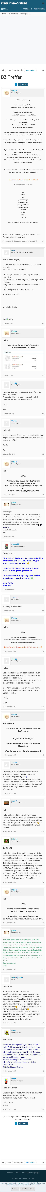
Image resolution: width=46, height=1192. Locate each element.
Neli (13, 250)
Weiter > (25, 84)
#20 (43, 1109)
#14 (43, 831)
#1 (43, 241)
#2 (43, 323)
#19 (43, 1071)
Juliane (14, 839)
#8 (43, 590)
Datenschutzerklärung (21, 1178)
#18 (43, 1023)
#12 (43, 755)
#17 (43, 970)
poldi (13, 502)
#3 (43, 375)
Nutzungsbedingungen (31, 1173)
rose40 (14, 801)
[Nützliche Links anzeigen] (43, 70)
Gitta (13, 1030)
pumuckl (15, 544)
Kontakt (10, 1173)
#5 (43, 454)
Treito (14, 383)
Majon (14, 91)
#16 (43, 923)
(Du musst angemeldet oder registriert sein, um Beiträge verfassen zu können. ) (23, 1117)
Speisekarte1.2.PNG (17, 356)
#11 (43, 707)
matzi (13, 1079)
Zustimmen (15, 1189)
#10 (43, 651)
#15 (43, 882)
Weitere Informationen (27, 1189)
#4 (43, 413)
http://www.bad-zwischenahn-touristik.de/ (23, 180)
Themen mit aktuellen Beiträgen (15, 14)
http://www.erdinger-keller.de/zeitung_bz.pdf (23, 647)
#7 (43, 536)
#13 (43, 793)
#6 (43, 495)
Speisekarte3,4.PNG (17, 364)
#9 (43, 610)
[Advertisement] (23, 40)
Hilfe (17, 1173)
